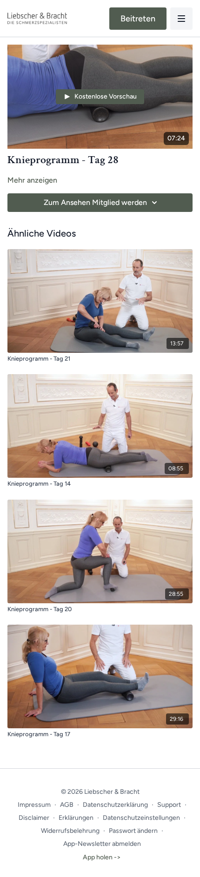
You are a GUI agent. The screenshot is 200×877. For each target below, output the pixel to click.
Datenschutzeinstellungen (141, 818)
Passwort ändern (133, 831)
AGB (66, 805)
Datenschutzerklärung (115, 805)
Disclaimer (34, 818)
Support (169, 805)
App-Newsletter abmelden (102, 844)
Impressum (34, 805)
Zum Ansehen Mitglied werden (95, 202)
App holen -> (102, 857)
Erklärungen (76, 818)
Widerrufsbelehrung (70, 831)
